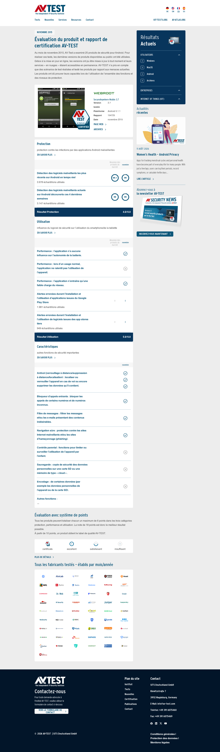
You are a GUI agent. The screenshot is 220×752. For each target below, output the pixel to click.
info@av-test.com (166, 703)
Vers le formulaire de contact (50, 711)
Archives (98, 129)
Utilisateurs (147, 54)
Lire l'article (144, 178)
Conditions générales (162, 734)
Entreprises (146, 90)
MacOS (150, 67)
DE (167, 11)
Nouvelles (49, 19)
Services (63, 19)
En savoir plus (44, 154)
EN (173, 11)
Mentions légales (160, 743)
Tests (37, 19)
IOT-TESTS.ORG (160, 19)
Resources (76, 19)
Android (150, 74)
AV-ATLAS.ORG (178, 19)
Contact (90, 19)
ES (184, 11)
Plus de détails (43, 557)
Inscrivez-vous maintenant (153, 234)
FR (178, 11)
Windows (151, 60)
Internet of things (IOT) (152, 99)
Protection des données (164, 738)
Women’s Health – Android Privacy (158, 154)
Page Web (98, 124)
